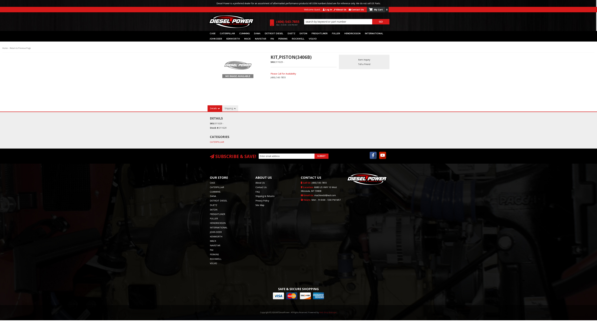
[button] (346, 22)
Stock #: (214, 127)
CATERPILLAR (217, 141)
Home (5, 48)
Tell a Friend (364, 64)
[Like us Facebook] (373, 155)
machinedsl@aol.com (319, 195)
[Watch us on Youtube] (382, 155)
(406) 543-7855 (314, 182)
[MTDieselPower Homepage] (238, 21)
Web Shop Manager (328, 312)
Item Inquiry (364, 59)
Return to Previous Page (20, 48)
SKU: (273, 62)
